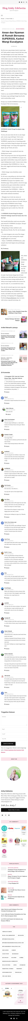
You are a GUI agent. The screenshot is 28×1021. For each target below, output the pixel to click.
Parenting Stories (7, 968)
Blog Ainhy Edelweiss (14, 8)
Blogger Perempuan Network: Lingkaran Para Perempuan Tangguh (17, 877)
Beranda (3, 358)
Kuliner (13, 957)
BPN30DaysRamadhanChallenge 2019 (13, 942)
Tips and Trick (6, 976)
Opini (15, 965)
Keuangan (5, 957)
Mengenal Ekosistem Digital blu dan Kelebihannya (16, 897)
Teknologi (18, 972)
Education (5, 950)
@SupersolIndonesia (11, 298)
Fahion (14, 950)
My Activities (6, 965)
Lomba (21, 957)
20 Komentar (14, 46)
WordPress (17, 1015)
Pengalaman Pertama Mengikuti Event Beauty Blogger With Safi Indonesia (17, 870)
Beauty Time (11, 888)
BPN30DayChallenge (8, 939)
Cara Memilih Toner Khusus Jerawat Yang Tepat (16, 890)
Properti (19, 968)
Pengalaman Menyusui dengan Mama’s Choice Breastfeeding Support (8, 337)
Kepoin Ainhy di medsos (14, 809)
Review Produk (20, 28)
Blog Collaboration (8, 935)
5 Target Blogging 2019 (13, 883)
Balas (7, 403)
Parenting (9, 358)
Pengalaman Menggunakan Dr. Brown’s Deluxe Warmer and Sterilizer (8, 349)
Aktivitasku (11, 867)
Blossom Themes (21, 1013)
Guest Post (5, 953)
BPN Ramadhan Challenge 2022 (11, 946)
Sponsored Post (7, 972)
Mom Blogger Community (10, 961)
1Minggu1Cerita (7, 931)
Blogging (21, 935)
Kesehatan (15, 953)
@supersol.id (20, 295)
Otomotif (22, 965)
